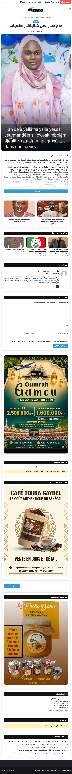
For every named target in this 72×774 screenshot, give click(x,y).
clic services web (64, 770)
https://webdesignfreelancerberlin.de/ (42, 280)
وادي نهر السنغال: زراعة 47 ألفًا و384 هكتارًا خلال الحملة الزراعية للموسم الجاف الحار (42, 750)
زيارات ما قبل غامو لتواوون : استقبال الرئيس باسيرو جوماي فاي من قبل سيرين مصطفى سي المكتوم (38, 741)
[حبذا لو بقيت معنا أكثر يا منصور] (14, 242)
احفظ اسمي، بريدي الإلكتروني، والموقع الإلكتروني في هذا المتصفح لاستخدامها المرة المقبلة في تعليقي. (38, 341)
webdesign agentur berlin (48, 271)
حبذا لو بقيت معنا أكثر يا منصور (14, 249)
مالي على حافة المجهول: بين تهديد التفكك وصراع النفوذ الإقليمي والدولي (37, 251)
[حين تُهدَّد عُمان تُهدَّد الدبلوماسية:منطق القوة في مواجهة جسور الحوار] (58, 242)
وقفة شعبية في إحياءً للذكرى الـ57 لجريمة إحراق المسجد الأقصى (48, 747)
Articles (41, 17)
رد (57, 286)
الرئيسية (46, 17)
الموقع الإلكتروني (30, 333)
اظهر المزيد (36, 191)
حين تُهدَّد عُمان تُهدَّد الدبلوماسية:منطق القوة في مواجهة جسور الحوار (59, 251)
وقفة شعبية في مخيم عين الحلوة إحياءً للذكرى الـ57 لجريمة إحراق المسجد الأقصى (43, 744)
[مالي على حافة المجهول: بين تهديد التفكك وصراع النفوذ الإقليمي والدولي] (36, 242)
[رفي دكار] (36, 9)
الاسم (66, 325)
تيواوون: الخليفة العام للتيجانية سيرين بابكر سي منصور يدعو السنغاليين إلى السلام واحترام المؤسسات (37, 753)
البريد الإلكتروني (63, 333)
